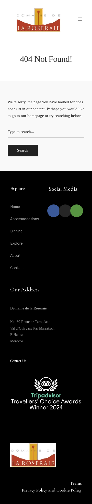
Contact (17, 268)
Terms (76, 483)
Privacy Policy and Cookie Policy (52, 490)
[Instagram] (65, 210)
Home (15, 207)
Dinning (16, 231)
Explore (16, 243)
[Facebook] (53, 210)
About (15, 256)
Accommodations (24, 219)
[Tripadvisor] (76, 210)
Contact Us (18, 361)
